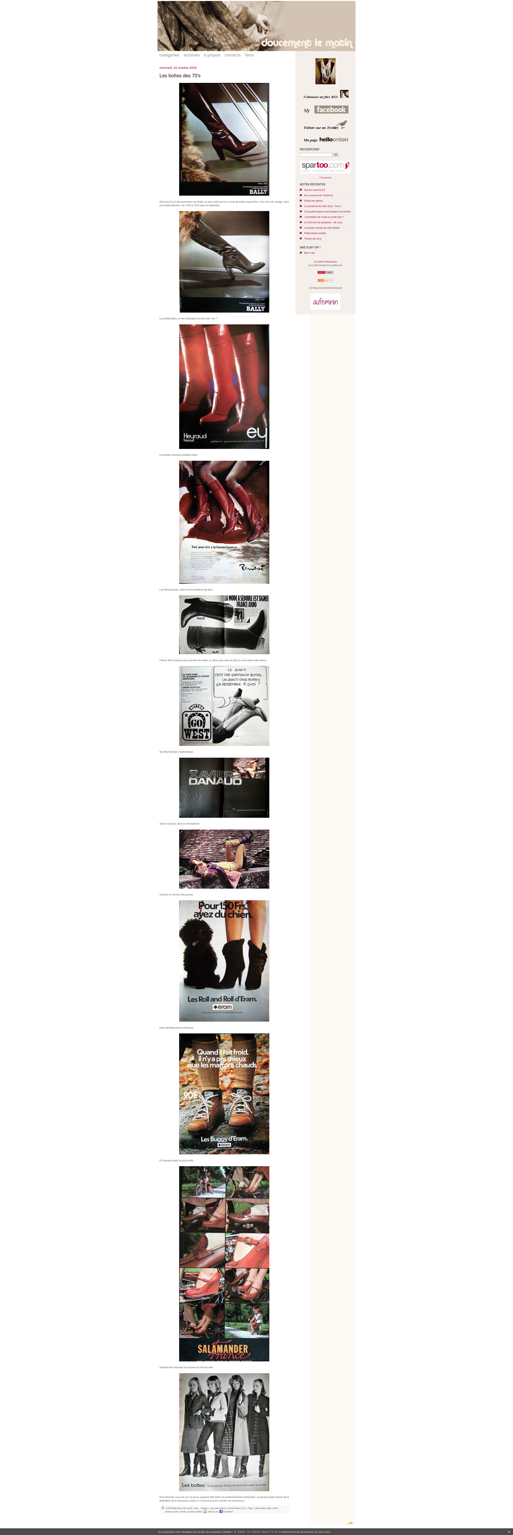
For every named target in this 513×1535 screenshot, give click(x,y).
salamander (260, 1508)
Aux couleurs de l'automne (318, 195)
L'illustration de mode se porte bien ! (323, 216)
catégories (170, 55)
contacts (233, 55)
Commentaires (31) (236, 1508)
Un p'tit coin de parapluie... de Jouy (323, 222)
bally (269, 1508)
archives (192, 55)
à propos (212, 55)
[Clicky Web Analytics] (325, 282)
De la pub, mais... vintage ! (196, 1508)
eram (176, 1511)
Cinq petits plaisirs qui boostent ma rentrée (327, 211)
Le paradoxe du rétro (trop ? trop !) (322, 206)
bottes (199, 1511)
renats (183, 1511)
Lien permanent (217, 1508)
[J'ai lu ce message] (509, 1531)
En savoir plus (322, 1531)
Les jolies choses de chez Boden (322, 227)
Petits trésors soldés (315, 233)
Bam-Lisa (309, 252)
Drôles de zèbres (313, 200)
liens (249, 55)
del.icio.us (212, 1511)
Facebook (228, 1511)
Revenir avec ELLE (314, 189)
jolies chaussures (327, 261)
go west (191, 1511)
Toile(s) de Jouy (312, 238)
